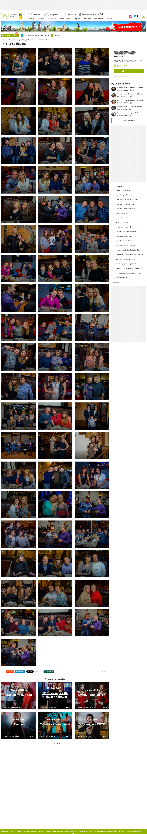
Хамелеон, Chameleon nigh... (12, 707)
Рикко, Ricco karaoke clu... (48, 707)
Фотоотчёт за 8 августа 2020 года (129, 106)
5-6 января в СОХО (92, 724)
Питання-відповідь (65, 19)
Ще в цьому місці (129, 120)
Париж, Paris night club (47, 736)
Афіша (77, 19)
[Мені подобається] (102, 671)
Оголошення (87, 19)
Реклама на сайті (92, 14)
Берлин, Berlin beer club (11, 736)
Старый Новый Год (18, 695)
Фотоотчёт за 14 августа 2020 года (130, 100)
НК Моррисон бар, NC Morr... (86, 707)
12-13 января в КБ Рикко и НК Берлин (55, 694)
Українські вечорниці (55, 724)
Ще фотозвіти (55, 743)
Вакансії (109, 19)
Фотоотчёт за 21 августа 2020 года (130, 87)
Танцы (18, 724)
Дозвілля (70, 14)
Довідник (52, 14)
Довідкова (52, 19)
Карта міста (41, 19)
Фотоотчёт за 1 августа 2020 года (129, 113)
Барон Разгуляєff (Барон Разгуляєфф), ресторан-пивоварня (125, 54)
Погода (31, 19)
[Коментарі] (105, 671)
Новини (36, 14)
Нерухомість (98, 19)
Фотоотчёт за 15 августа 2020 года (130, 94)
